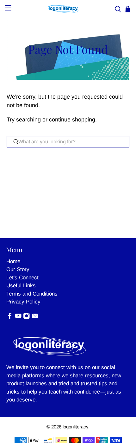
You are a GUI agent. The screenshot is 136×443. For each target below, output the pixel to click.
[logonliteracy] (63, 9)
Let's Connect (22, 278)
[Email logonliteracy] (35, 318)
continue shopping (72, 119)
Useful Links (21, 286)
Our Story (17, 269)
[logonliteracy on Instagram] (26, 318)
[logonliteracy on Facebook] (9, 318)
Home (13, 261)
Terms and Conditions (32, 294)
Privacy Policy (23, 302)
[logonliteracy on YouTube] (18, 318)
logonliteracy (75, 426)
